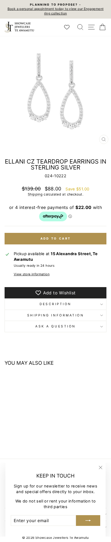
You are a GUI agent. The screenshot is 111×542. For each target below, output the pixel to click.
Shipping (35, 194)
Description (55, 304)
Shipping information (55, 315)
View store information (32, 274)
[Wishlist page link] (69, 27)
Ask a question (55, 326)
